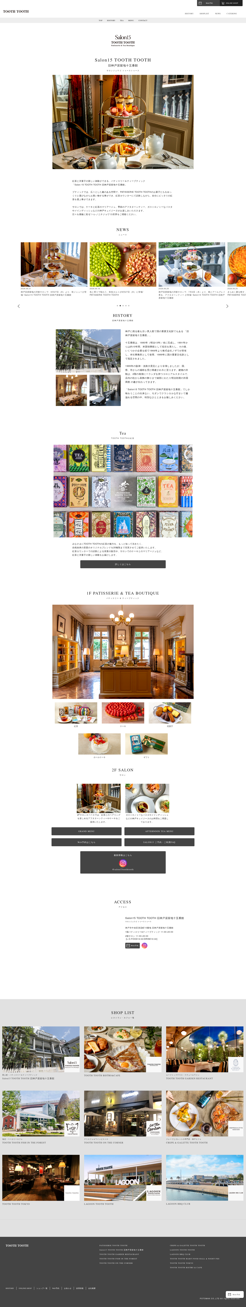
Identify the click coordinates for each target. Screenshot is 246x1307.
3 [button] (123, 305)
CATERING (232, 13)
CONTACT (143, 20)
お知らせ (67, 1288)
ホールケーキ (99, 757)
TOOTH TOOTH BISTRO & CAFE (186, 1267)
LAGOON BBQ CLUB (180, 1254)
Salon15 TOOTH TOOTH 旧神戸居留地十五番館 (122, 1250)
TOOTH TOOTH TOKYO (181, 1263)
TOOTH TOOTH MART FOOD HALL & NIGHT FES (195, 1258)
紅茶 (76, 726)
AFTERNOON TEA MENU (159, 831)
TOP (100, 20)
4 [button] (125, 305)
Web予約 (209, 3)
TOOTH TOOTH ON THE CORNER (116, 1263)
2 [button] (120, 305)
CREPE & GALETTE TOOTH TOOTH (187, 1245)
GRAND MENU (86, 831)
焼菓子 (170, 726)
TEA (122, 20)
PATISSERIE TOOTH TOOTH (114, 1245)
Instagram (144, 945)
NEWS (218, 13)
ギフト (146, 757)
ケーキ (123, 726)
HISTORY (189, 13)
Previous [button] (18, 306)
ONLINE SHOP (25, 1288)
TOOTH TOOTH (53, 1246)
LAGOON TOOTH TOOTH (182, 1250)
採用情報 (80, 1288)
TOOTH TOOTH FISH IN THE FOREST (118, 1258)
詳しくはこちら (123, 564)
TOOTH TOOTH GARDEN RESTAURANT (119, 1254)
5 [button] (128, 305)
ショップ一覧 (42, 1288)
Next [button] (227, 306)
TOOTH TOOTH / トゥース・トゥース (16, 11)
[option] (123, 122)
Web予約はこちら (87, 842)
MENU (131, 20)
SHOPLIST (204, 13)
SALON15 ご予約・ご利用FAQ (159, 842)
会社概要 (92, 1288)
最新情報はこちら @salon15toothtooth (123, 862)
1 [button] (117, 305)
